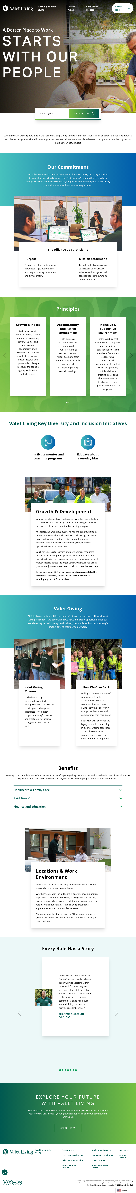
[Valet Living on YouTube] (19, 1182)
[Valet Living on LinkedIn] (14, 1182)
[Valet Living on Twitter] (9, 1182)
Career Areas (71, 8)
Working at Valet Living (47, 8)
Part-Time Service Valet (73, 1155)
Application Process (92, 8)
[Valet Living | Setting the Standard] (18, 8)
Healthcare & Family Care (32, 790)
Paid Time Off (23, 798)
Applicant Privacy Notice (100, 1166)
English (125, 1190)
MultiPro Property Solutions (70, 1166)
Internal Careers (122, 1156)
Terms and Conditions (102, 1155)
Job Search (124, 1150)
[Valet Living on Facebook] (5, 1182)
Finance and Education (30, 806)
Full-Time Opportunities (73, 1160)
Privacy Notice (98, 1160)
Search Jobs (68, 1128)
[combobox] (124, 1190)
